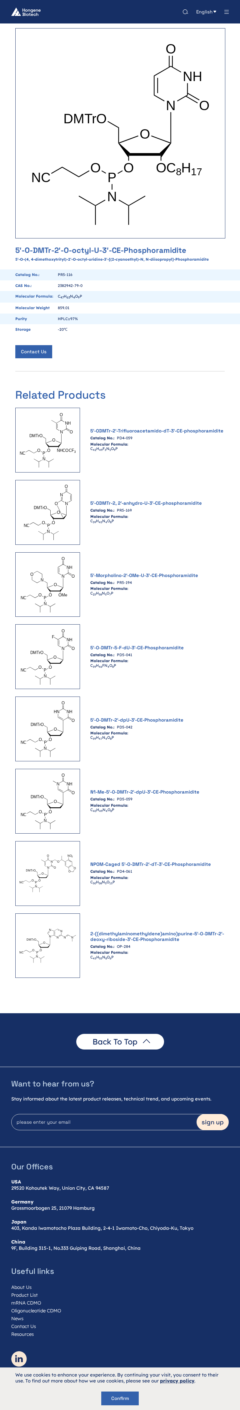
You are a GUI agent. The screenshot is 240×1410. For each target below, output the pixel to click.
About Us (21, 1287)
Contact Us (34, 352)
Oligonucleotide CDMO (36, 1311)
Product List (24, 1295)
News (17, 1318)
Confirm (120, 1398)
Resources (22, 1334)
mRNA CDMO (26, 1303)
